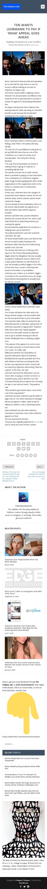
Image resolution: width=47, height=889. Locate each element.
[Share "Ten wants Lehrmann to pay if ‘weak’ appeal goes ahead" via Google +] (18, 443)
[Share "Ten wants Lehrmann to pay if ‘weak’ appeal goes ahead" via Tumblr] (23, 443)
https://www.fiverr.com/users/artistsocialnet (21, 736)
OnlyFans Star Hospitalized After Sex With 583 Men (21, 560)
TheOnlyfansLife (21, 42)
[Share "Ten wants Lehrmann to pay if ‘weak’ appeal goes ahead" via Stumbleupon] (18, 448)
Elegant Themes (23, 880)
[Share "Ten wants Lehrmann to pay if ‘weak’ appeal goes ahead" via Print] (28, 448)
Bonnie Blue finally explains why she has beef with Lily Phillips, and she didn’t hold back (22, 793)
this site (37, 422)
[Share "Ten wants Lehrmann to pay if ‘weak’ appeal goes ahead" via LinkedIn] (33, 443)
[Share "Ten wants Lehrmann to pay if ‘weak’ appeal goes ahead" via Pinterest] (28, 443)
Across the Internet (16, 45)
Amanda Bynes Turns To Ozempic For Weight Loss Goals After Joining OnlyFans (22, 775)
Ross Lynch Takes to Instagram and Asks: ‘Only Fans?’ (23, 592)
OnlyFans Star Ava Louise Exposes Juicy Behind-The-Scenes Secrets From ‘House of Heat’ (23, 664)
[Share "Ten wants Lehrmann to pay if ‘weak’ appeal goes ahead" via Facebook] (9, 443)
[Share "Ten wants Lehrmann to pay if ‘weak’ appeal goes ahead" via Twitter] (13, 443)
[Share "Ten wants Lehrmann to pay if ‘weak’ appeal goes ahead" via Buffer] (38, 443)
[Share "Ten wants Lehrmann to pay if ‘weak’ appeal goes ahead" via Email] (23, 448)
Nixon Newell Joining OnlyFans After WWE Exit (22, 767)
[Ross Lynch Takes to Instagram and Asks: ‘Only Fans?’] (23, 578)
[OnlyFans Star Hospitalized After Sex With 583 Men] (23, 544)
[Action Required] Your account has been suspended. (22, 759)
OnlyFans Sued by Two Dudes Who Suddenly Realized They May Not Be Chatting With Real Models (21, 628)
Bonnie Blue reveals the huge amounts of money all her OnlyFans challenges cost (22, 784)
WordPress (23, 883)
